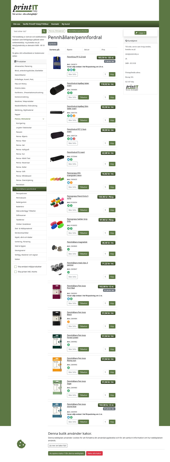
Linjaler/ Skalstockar (24, 127)
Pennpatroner (21, 193)
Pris (103, 49)
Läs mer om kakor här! (57, 445)
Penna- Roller (21, 167)
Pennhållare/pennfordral (78, 31)
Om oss (16, 24)
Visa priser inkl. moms (27, 271)
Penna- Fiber (21, 141)
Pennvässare (21, 198)
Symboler (52, 44)
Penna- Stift (20, 171)
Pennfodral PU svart (76, 152)
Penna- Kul (20, 154)
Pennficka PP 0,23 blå (76, 57)
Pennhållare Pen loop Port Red (76, 286)
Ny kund (66, 24)
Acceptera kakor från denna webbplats (67, 453)
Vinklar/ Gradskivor (23, 224)
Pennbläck (20, 185)
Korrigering (20, 123)
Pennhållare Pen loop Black (76, 313)
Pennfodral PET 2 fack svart (76, 130)
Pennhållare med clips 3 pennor (77, 264)
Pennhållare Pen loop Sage (76, 382)
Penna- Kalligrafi (22, 149)
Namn (69, 49)
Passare (19, 132)
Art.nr (86, 49)
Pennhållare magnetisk (77, 242)
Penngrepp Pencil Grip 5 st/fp (77, 197)
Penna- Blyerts (21, 136)
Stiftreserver (21, 215)
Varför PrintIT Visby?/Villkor (36, 24)
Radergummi (21, 202)
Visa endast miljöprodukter (30, 266)
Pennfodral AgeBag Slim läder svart (77, 107)
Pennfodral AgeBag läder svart (78, 84)
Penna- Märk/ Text (23, 158)
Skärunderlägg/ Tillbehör (26, 211)
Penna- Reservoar (23, 163)
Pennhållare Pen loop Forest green (76, 336)
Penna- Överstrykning (24, 180)
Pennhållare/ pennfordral (26, 189)
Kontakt (55, 24)
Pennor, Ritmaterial (56, 31)
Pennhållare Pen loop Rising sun (76, 359)
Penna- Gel (20, 145)
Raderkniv (20, 206)
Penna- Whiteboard (23, 176)
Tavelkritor (20, 220)
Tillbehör (83, 97)
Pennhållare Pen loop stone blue (76, 405)
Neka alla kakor (94, 453)
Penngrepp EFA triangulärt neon (74, 174)
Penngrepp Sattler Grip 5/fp (77, 220)
